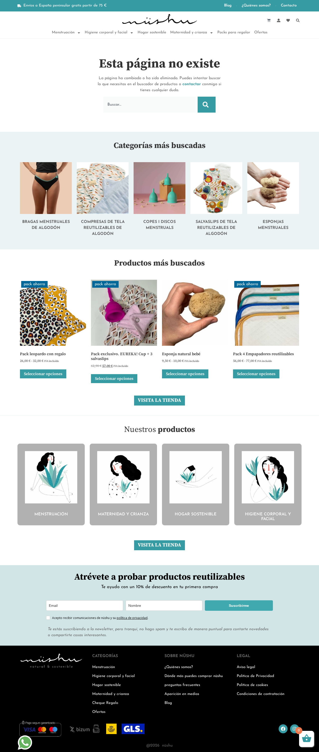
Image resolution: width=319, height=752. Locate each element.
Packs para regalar (233, 32)
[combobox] (149, 105)
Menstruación (63, 32)
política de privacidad (132, 618)
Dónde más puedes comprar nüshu (193, 676)
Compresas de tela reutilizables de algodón (103, 228)
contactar (191, 84)
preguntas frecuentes (182, 685)
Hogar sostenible (152, 32)
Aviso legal (246, 667)
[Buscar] (207, 105)
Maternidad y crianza (188, 32)
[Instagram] (294, 728)
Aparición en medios (181, 694)
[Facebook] (283, 728)
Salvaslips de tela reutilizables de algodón (216, 228)
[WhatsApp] (24, 749)
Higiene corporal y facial (106, 32)
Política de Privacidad (255, 676)
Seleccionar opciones (43, 373)
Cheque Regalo (105, 703)
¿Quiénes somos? (256, 5)
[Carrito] (269, 20)
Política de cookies (252, 685)
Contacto (289, 5)
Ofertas (260, 32)
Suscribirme (239, 606)
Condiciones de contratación (260, 694)
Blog (228, 5)
